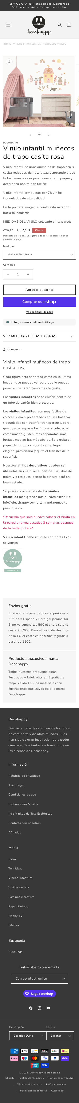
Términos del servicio (29, 1084)
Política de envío (56, 1084)
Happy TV (15, 916)
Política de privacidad (60, 1078)
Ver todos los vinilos (52, 44)
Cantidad (9, 265)
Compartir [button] (14, 349)
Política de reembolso (31, 1078)
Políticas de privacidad (24, 776)
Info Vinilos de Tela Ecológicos (30, 814)
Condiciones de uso (22, 795)
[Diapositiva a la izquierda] (30, 134)
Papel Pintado (18, 906)
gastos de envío (40, 235)
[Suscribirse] (63, 979)
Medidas (8, 246)
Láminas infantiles (21, 897)
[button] (8, 24)
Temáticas (15, 869)
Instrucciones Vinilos (23, 804)
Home (7, 44)
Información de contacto (33, 1090)
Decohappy (36, 1072)
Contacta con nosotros (24, 823)
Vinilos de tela (18, 887)
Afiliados (14, 832)
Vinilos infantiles (24, 44)
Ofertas (13, 925)
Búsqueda (15, 952)
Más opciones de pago (39, 312)
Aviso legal (16, 785)
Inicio (12, 859)
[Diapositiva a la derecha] (49, 134)
